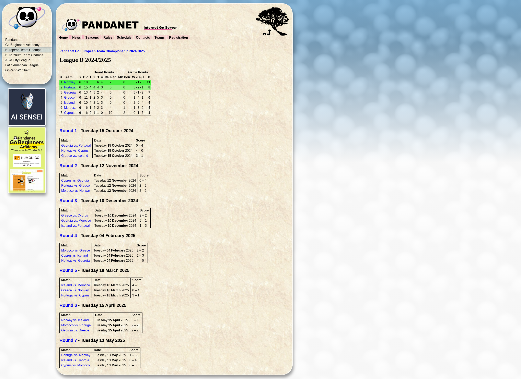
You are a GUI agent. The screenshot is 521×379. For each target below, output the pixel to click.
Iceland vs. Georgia (75, 360)
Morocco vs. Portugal (76, 325)
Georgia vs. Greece (75, 330)
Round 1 (68, 130)
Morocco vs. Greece (75, 250)
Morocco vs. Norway (76, 190)
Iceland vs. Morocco (75, 285)
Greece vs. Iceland (74, 155)
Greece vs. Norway (75, 290)
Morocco (70, 107)
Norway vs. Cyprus (75, 150)
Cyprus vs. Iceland (74, 255)
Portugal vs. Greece (75, 185)
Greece (69, 97)
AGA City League (17, 60)
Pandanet (12, 39)
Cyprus (69, 112)
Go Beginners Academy (22, 45)
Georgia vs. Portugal (76, 145)
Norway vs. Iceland (75, 320)
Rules (107, 37)
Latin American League (22, 65)
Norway (69, 82)
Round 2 (68, 165)
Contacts (143, 37)
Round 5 (68, 270)
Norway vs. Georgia (75, 260)
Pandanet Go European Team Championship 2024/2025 (102, 51)
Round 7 (68, 340)
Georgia (70, 92)
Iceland (69, 102)
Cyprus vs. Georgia (75, 180)
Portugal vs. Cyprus (75, 295)
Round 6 (68, 305)
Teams (159, 37)
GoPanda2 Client (17, 70)
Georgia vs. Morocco (76, 220)
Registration (178, 37)
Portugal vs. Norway (75, 355)
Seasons (92, 37)
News (76, 37)
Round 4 (68, 235)
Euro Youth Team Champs (24, 55)
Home (63, 37)
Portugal (70, 87)
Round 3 (68, 200)
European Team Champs (23, 50)
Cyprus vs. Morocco (75, 365)
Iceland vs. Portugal (75, 225)
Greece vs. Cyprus (74, 215)
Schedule (124, 37)
